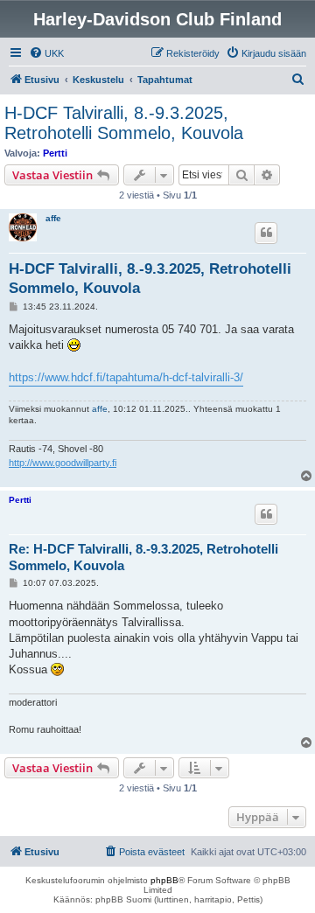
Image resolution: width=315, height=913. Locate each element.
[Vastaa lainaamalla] (266, 232)
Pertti (55, 153)
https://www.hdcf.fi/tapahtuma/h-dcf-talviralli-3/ (126, 377)
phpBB (164, 880)
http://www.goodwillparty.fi (62, 462)
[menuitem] (46, 53)
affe (53, 218)
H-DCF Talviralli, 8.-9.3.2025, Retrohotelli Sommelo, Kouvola (123, 123)
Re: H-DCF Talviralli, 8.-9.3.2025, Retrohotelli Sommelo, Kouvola (143, 557)
